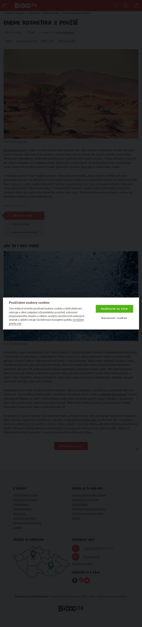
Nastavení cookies (115, 318)
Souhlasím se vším (114, 308)
